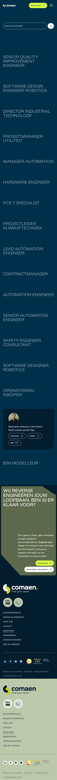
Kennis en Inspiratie (13, 617)
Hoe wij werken (11, 644)
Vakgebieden (9, 635)
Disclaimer (28, 671)
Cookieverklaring (10, 676)
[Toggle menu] (51, 5)
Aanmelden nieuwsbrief (37, 569)
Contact (7, 626)
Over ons (8, 621)
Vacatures (8, 630)
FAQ (20, 676)
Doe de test (36, 5)
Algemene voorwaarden (13, 671)
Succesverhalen (12, 612)
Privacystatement (41, 671)
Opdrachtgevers (12, 639)
